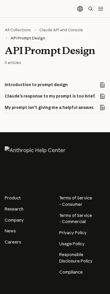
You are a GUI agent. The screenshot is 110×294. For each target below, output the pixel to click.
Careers (13, 242)
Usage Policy (71, 243)
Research (14, 209)
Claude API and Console (61, 29)
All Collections (18, 29)
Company (14, 220)
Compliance (71, 272)
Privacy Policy (73, 232)
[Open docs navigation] (100, 8)
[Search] (90, 8)
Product (13, 198)
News (10, 231)
